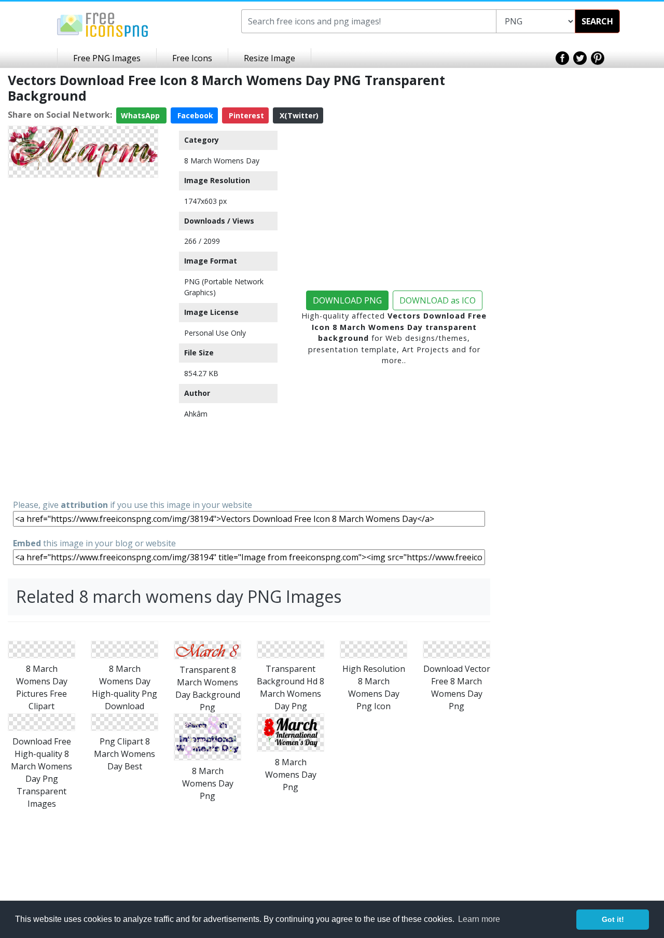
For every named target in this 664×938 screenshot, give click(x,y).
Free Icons (192, 58)
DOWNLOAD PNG (347, 300)
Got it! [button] (613, 919)
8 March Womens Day (221, 160)
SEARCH (597, 21)
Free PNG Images (107, 58)
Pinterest (245, 115)
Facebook (194, 115)
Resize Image (269, 58)
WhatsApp (141, 115)
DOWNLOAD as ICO (437, 300)
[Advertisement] (83, 337)
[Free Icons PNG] (102, 24)
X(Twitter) (298, 115)
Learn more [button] (479, 919)
